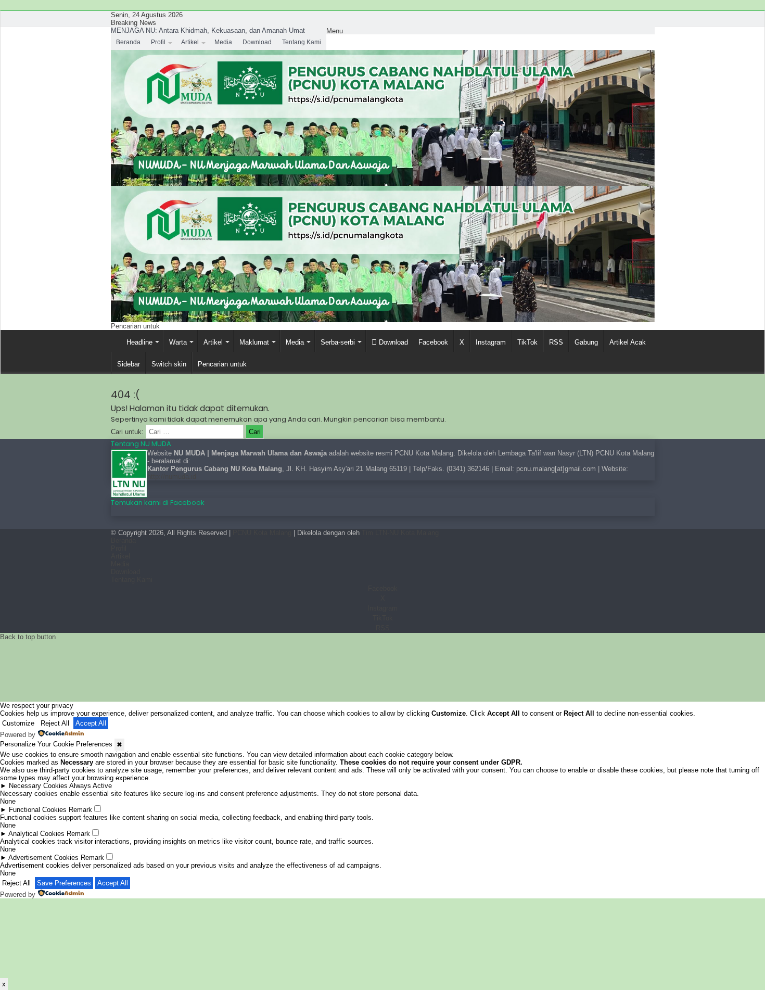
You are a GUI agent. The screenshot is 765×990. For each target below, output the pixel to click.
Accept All (90, 723)
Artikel (190, 42)
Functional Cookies (38, 810)
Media (223, 42)
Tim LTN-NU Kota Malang (400, 533)
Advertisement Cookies (43, 857)
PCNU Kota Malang (263, 533)
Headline (139, 342)
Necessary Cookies (38, 786)
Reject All (55, 723)
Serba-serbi (338, 342)
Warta (178, 342)
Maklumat (254, 342)
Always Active (90, 786)
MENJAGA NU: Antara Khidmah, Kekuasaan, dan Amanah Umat (208, 30)
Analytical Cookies (36, 833)
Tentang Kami (301, 42)
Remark (80, 810)
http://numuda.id (171, 476)
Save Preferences (64, 883)
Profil (158, 42)
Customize (18, 723)
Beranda (128, 42)
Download (257, 42)
